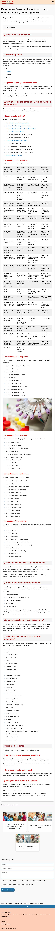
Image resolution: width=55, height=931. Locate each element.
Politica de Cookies (5, 923)
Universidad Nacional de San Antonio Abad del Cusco (21, 129)
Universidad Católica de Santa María (16, 140)
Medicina (8, 71)
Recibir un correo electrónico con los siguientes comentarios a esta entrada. (24, 880)
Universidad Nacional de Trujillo (15, 132)
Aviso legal (3, 921)
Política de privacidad (6, 924)
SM (15, 928)
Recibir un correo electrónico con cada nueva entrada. (17, 884)
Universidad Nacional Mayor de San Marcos (18, 126)
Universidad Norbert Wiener (14, 155)
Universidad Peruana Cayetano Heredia (17, 123)
